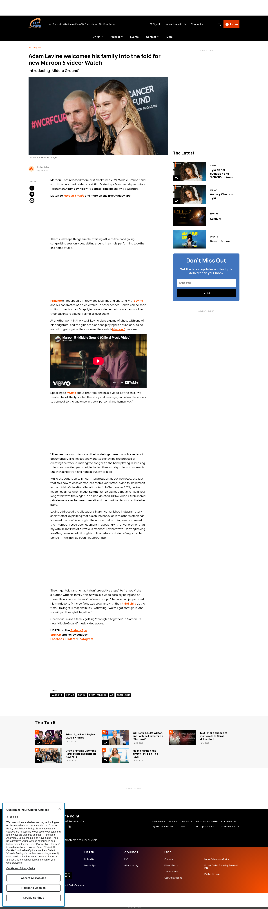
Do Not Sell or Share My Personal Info (221, 866)
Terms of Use (171, 871)
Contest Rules (228, 821)
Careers (168, 859)
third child (129, 603)
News (213, 165)
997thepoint (35, 47)
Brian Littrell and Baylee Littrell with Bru (80, 736)
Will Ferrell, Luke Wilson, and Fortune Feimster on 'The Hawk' (148, 736)
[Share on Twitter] (31, 194)
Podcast (115, 36)
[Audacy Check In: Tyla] (189, 194)
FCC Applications (205, 826)
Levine (138, 300)
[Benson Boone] (189, 239)
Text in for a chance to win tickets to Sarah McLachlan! (213, 736)
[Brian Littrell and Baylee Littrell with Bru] (48, 737)
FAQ (126, 859)
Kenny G (215, 218)
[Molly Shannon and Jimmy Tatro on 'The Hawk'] (115, 755)
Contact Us (186, 821)
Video (213, 190)
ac (111, 695)
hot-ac (70, 695)
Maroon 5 (118, 329)
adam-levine (123, 695)
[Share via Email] (31, 200)
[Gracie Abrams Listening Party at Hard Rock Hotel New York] (48, 755)
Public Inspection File (207, 821)
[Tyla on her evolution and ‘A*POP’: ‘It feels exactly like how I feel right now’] (189, 171)
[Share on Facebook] (31, 188)
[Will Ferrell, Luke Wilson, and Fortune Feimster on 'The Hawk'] (115, 737)
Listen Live (89, 859)
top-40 (81, 695)
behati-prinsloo (98, 695)
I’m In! (206, 293)
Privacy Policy (171, 865)
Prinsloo (56, 300)
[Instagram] (69, 826)
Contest (151, 36)
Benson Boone (220, 241)
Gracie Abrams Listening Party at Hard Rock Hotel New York (81, 754)
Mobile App (90, 865)
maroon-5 (57, 695)
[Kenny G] (189, 216)
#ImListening (131, 865)
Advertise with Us (176, 24)
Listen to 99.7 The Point (164, 821)
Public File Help (212, 874)
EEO (183, 826)
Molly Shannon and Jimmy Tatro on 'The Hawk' (145, 754)
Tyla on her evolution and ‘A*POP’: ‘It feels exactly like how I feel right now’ (222, 177)
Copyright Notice (173, 878)
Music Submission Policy (216, 859)
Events (134, 36)
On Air (96, 36)
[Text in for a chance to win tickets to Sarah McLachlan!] (182, 737)
